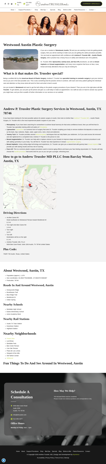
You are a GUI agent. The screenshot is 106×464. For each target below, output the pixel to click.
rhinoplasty (43, 127)
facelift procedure (20, 151)
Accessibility (40, 457)
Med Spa (47, 451)
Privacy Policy (50, 457)
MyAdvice (76, 454)
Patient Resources (78, 451)
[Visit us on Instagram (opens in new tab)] (8, 3)
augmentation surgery (73, 142)
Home (18, 451)
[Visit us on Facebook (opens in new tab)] (5, 3)
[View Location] (16, 4)
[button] (91, 3)
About (23, 451)
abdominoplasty (41, 134)
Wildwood (10, 358)
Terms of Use (59, 457)
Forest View (10, 338)
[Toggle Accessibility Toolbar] (4, 460)
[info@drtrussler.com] (18, 415)
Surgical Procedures (32, 451)
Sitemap (66, 457)
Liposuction (19, 129)
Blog (60, 451)
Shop (41, 451)
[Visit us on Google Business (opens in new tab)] (11, 3)
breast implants (93, 144)
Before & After (67, 451)
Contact (87, 451)
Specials (54, 451)
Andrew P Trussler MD (81, 118)
